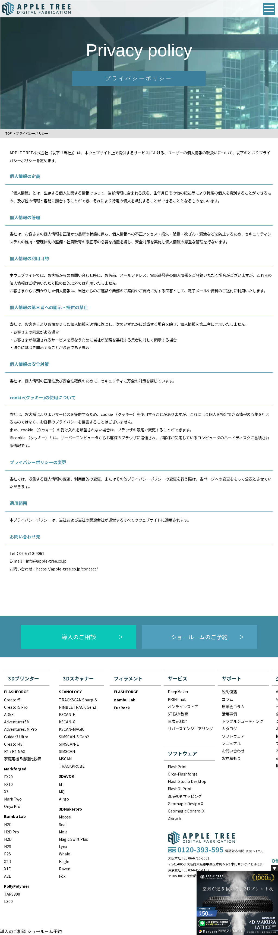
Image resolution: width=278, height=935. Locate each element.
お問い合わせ (233, 751)
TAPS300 (12, 894)
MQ (62, 791)
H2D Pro (11, 831)
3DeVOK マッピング (185, 796)
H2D (8, 839)
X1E (7, 868)
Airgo (64, 799)
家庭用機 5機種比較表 (22, 758)
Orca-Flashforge (183, 774)
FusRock (122, 707)
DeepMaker (178, 691)
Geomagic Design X (185, 803)
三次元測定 (177, 721)
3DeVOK (66, 776)
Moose (65, 817)
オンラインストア (183, 706)
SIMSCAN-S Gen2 (74, 736)
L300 (8, 901)
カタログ (229, 728)
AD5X (9, 714)
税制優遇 (229, 691)
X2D (7, 861)
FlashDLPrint (180, 788)
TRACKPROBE (72, 766)
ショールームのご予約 (199, 637)
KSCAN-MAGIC (71, 729)
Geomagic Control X (186, 811)
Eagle (64, 861)
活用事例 (229, 714)
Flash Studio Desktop (187, 781)
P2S (7, 853)
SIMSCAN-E (69, 744)
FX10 (8, 784)
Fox (62, 876)
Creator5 (12, 699)
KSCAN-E (67, 714)
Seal (63, 824)
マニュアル (231, 743)
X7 (6, 791)
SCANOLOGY (70, 691)
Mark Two (13, 799)
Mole (63, 831)
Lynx (63, 846)
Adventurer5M (17, 721)
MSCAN (65, 758)
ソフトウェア (233, 736)
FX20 (8, 776)
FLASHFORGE (16, 691)
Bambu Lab (15, 816)
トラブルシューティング (242, 721)
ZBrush (174, 818)
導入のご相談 (79, 637)
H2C (7, 824)
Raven (64, 868)
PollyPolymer (16, 886)
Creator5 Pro (16, 707)
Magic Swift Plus (73, 839)
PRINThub (177, 699)
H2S (7, 846)
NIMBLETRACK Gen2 (77, 707)
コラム (227, 699)
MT (62, 784)
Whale (64, 853)
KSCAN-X (67, 721)
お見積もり (231, 758)
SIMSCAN (67, 751)
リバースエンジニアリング (190, 728)
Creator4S (13, 744)
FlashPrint (177, 766)
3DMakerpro (70, 809)
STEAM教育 (178, 714)
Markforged (15, 768)
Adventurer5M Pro (20, 729)
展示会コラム (233, 706)
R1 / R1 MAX (14, 751)
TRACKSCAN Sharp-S (78, 699)
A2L (7, 876)
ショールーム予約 (44, 931)
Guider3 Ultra (16, 736)
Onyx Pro (12, 806)
